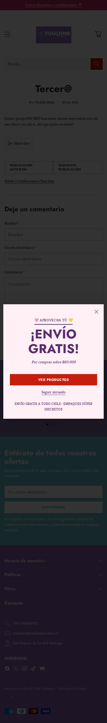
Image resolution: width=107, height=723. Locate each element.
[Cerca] (96, 311)
